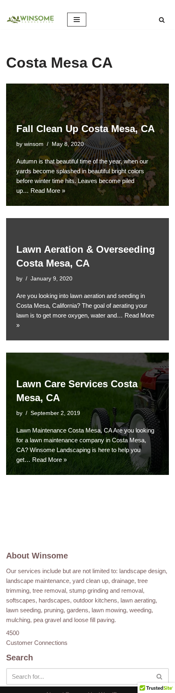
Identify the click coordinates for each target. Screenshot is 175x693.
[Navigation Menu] (76, 19)
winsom (34, 144)
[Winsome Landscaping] (30, 19)
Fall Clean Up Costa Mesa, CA (85, 128)
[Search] (162, 20)
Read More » (48, 190)
